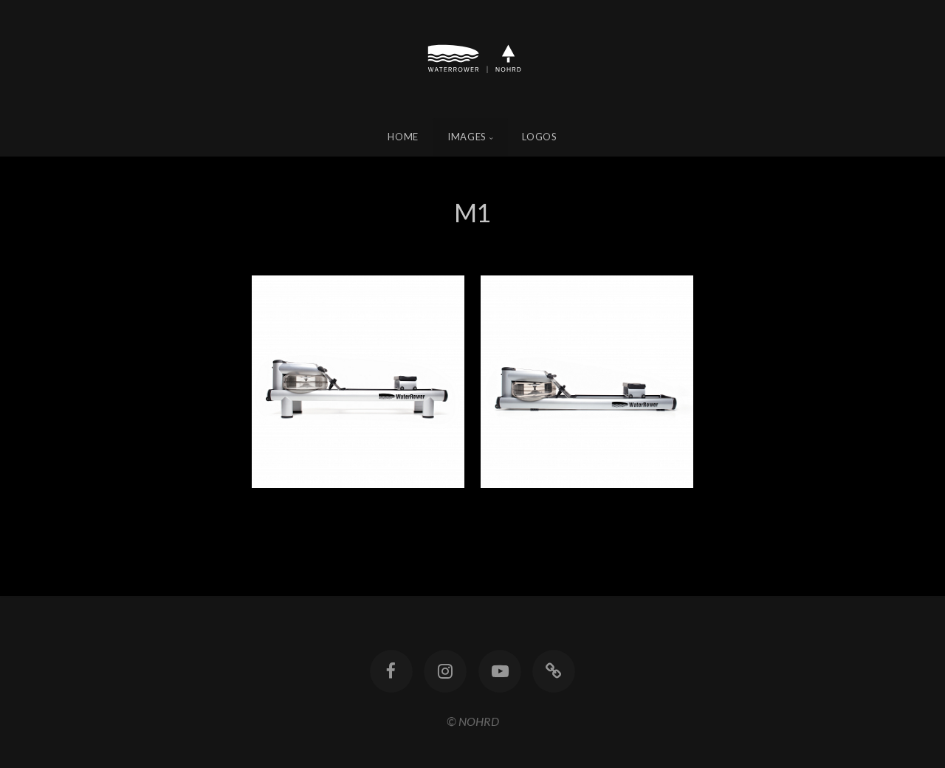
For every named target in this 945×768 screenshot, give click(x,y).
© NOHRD (473, 721)
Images (467, 137)
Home (403, 137)
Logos (539, 137)
